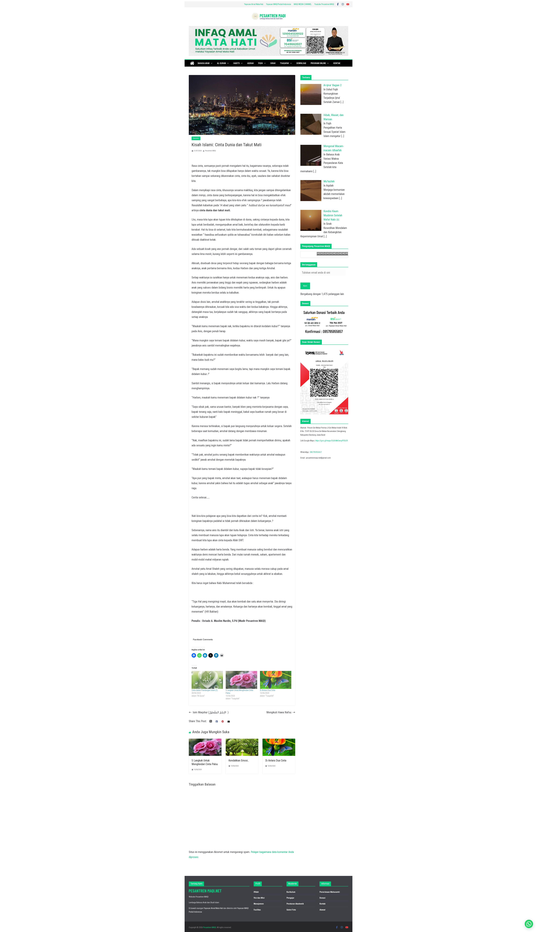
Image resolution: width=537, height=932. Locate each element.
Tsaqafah (284, 63)
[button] (211, 63)
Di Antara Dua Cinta (267, 690)
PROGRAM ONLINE (318, 63)
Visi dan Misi (259, 898)
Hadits (236, 63)
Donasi (322, 898)
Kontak (336, 63)
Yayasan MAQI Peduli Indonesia (278, 4)
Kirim (305, 286)
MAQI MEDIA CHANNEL (303, 4)
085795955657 (316, 452)
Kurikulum (291, 892)
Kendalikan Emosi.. (239, 760)
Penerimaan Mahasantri (330, 892)
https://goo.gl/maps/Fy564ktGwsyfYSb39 (331, 440)
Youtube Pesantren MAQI (324, 4)
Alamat (322, 910)
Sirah (272, 63)
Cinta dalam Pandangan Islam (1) (205, 690)
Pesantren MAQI (210, 151)
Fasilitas (257, 910)
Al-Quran (221, 63)
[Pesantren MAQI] (192, 63)
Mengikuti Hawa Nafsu (278, 712)
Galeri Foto (291, 910)
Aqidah (250, 63)
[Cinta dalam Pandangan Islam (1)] (207, 680)
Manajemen (259, 904)
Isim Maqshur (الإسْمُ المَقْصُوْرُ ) (211, 712)
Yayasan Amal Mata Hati (253, 4)
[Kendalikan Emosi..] (242, 741)
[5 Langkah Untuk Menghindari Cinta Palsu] (241, 680)
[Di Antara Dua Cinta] (275, 680)
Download (301, 63)
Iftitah (256, 892)
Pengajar (290, 898)
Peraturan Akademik (295, 904)
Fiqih (260, 63)
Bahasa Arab (203, 63)
